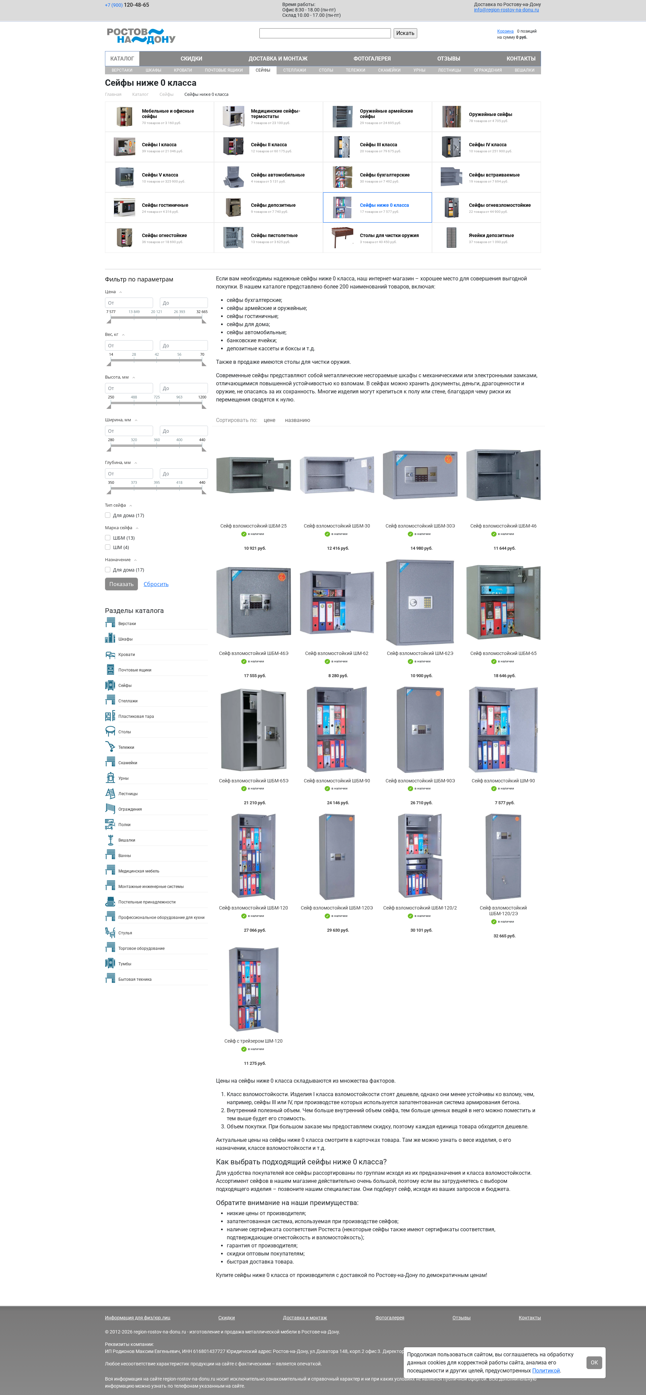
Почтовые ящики (224, 70)
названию (297, 420)
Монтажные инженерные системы (151, 886)
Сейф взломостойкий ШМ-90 (503, 780)
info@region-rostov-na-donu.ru (506, 9)
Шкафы (153, 70)
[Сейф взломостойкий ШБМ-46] (503, 475)
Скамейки (389, 70)
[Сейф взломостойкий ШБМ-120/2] (420, 857)
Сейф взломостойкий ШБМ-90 (337, 780)
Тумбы (124, 964)
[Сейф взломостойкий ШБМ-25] (253, 475)
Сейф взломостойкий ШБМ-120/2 (420, 907)
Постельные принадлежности (147, 902)
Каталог (122, 58)
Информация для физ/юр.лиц (137, 1317)
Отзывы (448, 58)
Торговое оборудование (141, 948)
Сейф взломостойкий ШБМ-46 (503, 526)
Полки (124, 824)
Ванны (124, 855)
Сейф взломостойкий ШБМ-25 (253, 526)
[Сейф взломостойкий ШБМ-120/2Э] (503, 857)
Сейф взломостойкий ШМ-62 (336, 653)
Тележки (355, 70)
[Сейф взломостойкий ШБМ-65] (503, 602)
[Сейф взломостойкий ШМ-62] (337, 602)
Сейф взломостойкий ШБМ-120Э (337, 907)
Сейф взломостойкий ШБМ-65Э (253, 780)
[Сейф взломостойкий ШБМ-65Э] (253, 730)
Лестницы (449, 70)
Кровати (183, 70)
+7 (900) (127, 5)
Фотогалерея (372, 58)
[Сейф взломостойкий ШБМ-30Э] (420, 475)
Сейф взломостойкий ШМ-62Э (420, 653)
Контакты (521, 58)
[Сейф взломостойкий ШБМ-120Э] (337, 857)
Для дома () (128, 515)
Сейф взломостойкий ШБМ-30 (337, 526)
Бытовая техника (135, 979)
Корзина (505, 31)
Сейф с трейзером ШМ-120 (253, 1041)
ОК (594, 1362)
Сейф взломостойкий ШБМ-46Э (253, 653)
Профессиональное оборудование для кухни (161, 917)
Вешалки (525, 70)
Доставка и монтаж (278, 58)
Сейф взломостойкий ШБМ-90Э (420, 780)
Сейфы (263, 70)
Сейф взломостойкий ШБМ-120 (253, 907)
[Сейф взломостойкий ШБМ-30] (337, 475)
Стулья (125, 933)
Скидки (191, 58)
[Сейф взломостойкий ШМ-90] (503, 730)
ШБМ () (124, 538)
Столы (326, 70)
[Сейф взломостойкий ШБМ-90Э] (420, 730)
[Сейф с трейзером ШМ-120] (253, 990)
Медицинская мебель (138, 871)
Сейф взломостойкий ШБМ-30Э (420, 526)
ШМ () (121, 547)
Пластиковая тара (136, 716)
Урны (419, 70)
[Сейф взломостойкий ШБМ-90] (337, 730)
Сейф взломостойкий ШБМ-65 (503, 653)
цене (269, 420)
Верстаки (122, 70)
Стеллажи (294, 70)
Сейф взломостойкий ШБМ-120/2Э (503, 910)
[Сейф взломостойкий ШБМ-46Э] (253, 602)
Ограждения (488, 70)
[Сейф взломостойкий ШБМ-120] (253, 857)
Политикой (546, 1370)
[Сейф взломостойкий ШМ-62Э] (420, 602)
